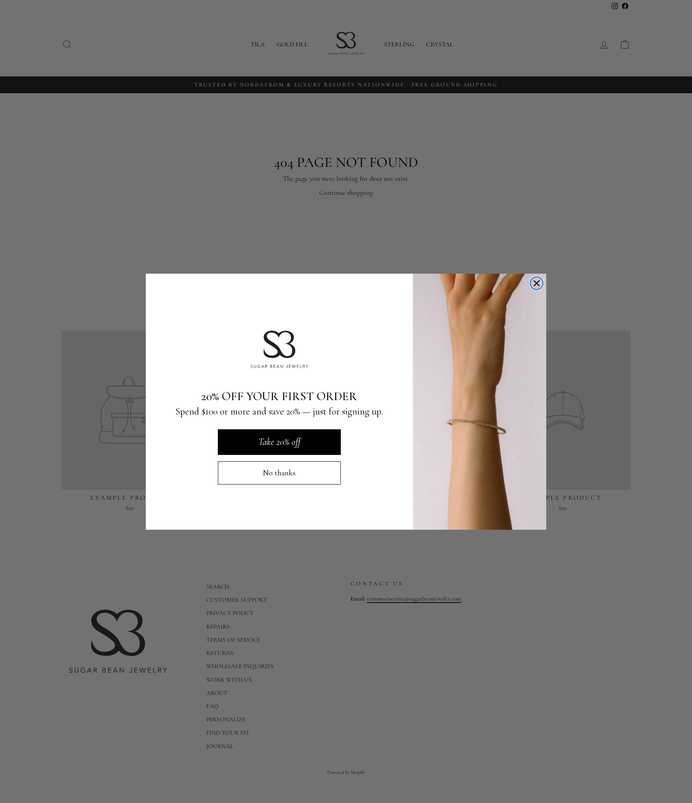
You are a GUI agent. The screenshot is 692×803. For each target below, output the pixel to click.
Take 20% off (279, 442)
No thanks (279, 473)
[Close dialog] (536, 283)
